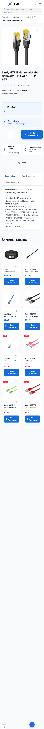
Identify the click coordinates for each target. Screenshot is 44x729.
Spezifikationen (28, 176)
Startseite (5, 17)
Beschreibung (10, 176)
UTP (34, 17)
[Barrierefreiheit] (32, 724)
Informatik (16, 17)
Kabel (26, 17)
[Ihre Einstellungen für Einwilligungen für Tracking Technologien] (4, 727)
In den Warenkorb (12, 281)
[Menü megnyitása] (3, 4)
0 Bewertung (26, 85)
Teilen (23, 163)
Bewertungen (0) (12, 182)
